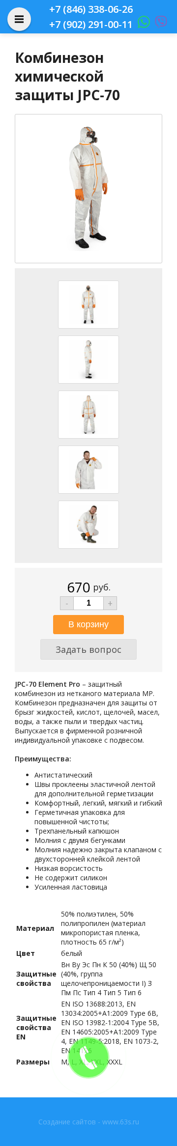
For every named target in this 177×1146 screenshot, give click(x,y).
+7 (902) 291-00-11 (91, 24)
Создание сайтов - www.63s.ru (88, 1121)
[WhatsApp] (141, 24)
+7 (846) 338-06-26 (91, 9)
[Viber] (158, 24)
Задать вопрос (88, 649)
